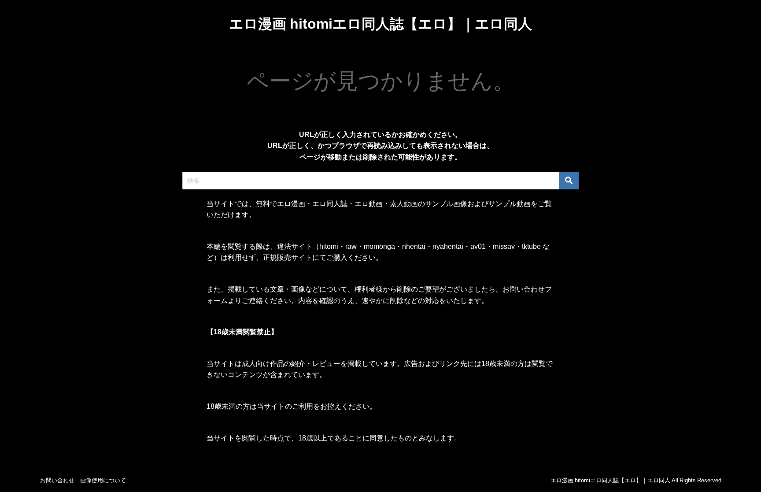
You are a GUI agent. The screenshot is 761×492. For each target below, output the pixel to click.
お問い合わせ (57, 480)
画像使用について (103, 480)
